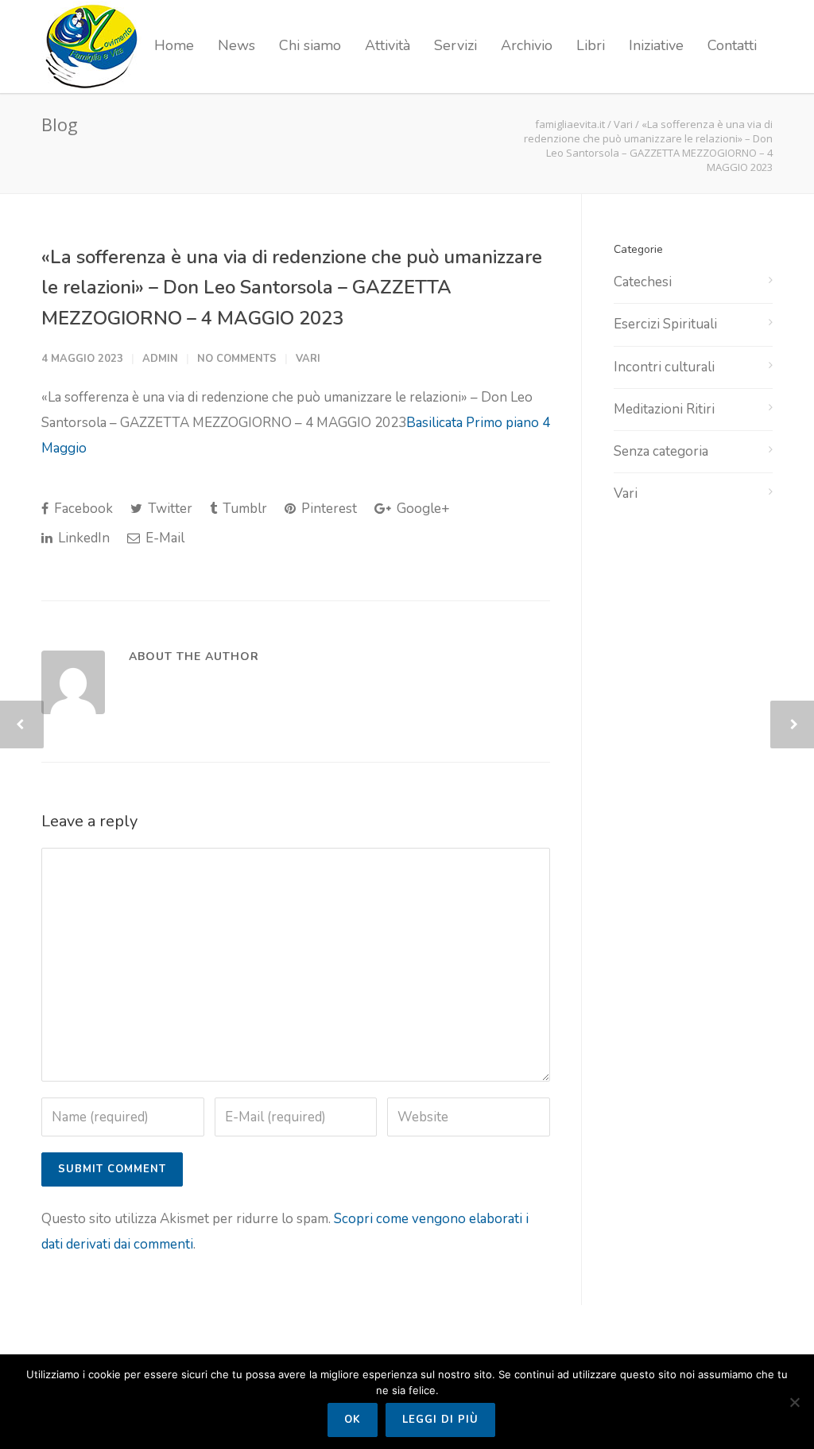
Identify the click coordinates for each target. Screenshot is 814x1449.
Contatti (732, 45)
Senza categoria (661, 451)
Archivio (526, 45)
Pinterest (327, 508)
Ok (352, 1419)
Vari (623, 124)
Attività (387, 45)
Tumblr (243, 508)
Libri (590, 45)
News (236, 45)
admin (160, 359)
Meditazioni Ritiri (664, 409)
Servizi (455, 45)
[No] (794, 1402)
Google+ (421, 508)
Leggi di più (440, 1419)
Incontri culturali (664, 367)
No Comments (237, 359)
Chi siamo (310, 45)
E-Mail (163, 538)
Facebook (82, 508)
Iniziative (656, 45)
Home (174, 45)
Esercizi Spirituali (665, 324)
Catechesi (643, 282)
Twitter (168, 508)
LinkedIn (82, 538)
